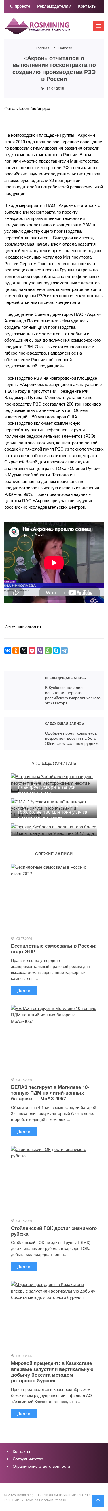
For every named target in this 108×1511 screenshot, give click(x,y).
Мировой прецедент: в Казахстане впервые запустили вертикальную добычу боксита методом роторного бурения (52, 1371)
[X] (23, 650)
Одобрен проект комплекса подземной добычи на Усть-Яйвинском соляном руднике (21, 733)
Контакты (22, 1451)
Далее (24, 990)
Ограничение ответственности (41, 1466)
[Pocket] (32, 650)
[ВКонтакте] (7, 650)
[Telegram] (64, 650)
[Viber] (40, 650)
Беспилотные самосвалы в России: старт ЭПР (54, 948)
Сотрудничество (28, 1458)
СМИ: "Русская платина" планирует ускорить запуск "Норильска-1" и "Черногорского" (46, 790)
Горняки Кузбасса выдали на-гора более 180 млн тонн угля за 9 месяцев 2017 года (52, 812)
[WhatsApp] (48, 650)
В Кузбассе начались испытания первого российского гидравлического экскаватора (21, 690)
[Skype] (56, 650)
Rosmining (47, 28)
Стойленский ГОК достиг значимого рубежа (54, 1230)
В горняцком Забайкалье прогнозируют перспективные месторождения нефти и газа (50, 768)
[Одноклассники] (15, 650)
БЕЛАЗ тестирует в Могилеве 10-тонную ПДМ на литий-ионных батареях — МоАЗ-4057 (50, 1092)
